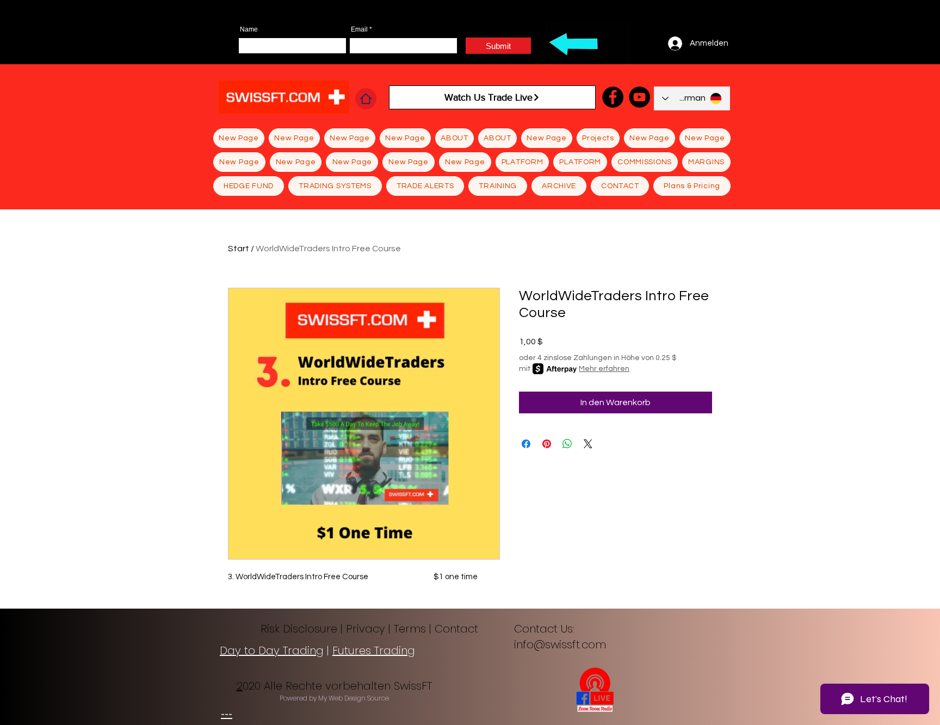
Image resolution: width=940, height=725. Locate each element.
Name (249, 29)
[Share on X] (588, 443)
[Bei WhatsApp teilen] (567, 443)
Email (359, 29)
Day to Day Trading (272, 650)
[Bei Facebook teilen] (526, 443)
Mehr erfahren (604, 369)
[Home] (365, 98)
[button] (425, 186)
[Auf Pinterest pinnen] (546, 443)
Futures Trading (373, 650)
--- (226, 714)
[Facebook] (612, 97)
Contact (458, 628)
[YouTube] (639, 97)
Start (238, 248)
